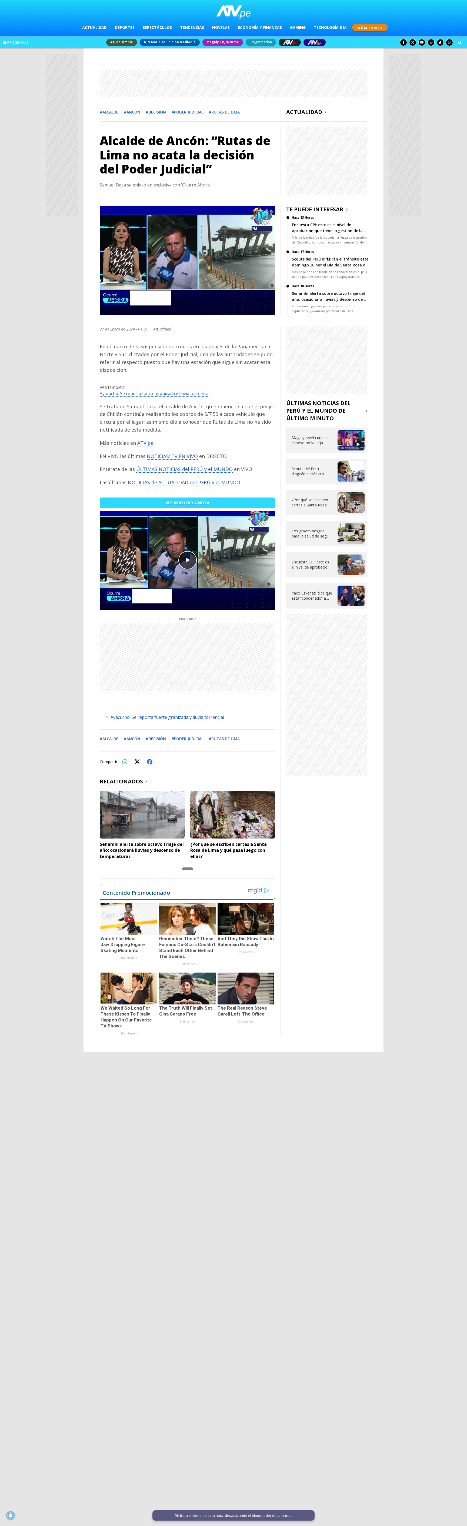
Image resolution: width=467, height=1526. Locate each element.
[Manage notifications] (10, 1515)
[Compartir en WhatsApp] (125, 762)
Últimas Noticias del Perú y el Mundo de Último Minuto (318, 410)
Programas (18, 42)
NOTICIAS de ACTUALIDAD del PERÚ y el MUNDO (184, 482)
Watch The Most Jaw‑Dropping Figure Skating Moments (123, 944)
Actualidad (304, 112)
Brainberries (129, 958)
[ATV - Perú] (233, 12)
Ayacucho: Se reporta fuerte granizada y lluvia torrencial (154, 393)
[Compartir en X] (137, 762)
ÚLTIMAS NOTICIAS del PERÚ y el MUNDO (184, 469)
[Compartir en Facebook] (150, 762)
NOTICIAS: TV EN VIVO (172, 456)
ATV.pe (145, 443)
